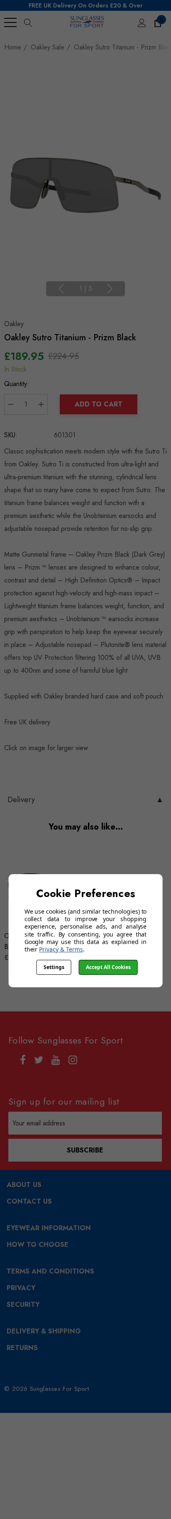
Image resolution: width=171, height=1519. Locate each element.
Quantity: (16, 384)
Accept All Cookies (108, 967)
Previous (61, 289)
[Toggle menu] (10, 22)
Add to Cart (98, 404)
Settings (54, 967)
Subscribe (85, 1150)
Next (110, 289)
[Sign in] (141, 22)
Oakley (14, 324)
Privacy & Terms (61, 949)
